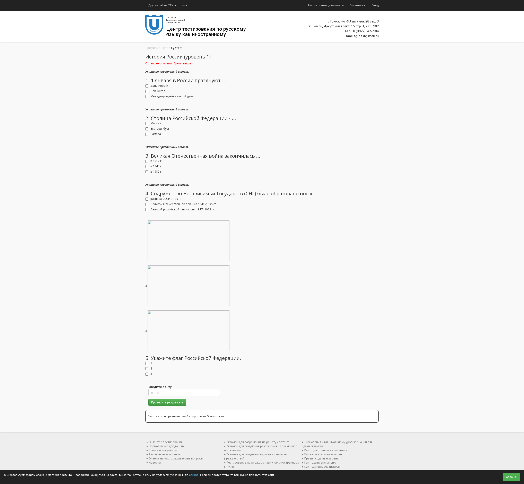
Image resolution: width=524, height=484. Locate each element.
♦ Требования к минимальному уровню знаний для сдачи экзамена (337, 444)
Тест (164, 48)
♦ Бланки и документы (161, 450)
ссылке (194, 474)
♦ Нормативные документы (165, 446)
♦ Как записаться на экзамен (322, 454)
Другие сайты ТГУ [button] (161, 5)
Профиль (151, 48)
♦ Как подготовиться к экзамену (324, 450)
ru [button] (183, 5)
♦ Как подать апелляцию (319, 462)
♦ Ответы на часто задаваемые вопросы (174, 458)
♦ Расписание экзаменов (163, 454)
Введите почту (160, 387)
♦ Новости (153, 462)
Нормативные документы (326, 5)
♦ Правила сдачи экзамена (320, 458)
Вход (375, 5)
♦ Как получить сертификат (321, 466)
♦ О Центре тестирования (164, 442)
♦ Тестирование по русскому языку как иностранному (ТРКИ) (261, 464)
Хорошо (511, 476)
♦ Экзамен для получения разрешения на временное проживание (260, 448)
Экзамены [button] (357, 5)
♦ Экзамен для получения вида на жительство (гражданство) (256, 456)
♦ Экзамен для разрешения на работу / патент (256, 442)
